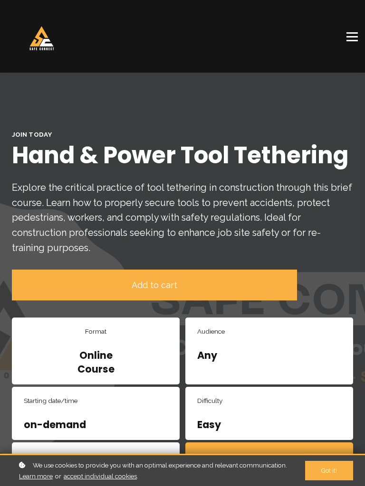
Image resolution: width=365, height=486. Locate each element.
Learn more (36, 476)
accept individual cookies (100, 476)
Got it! (329, 470)
